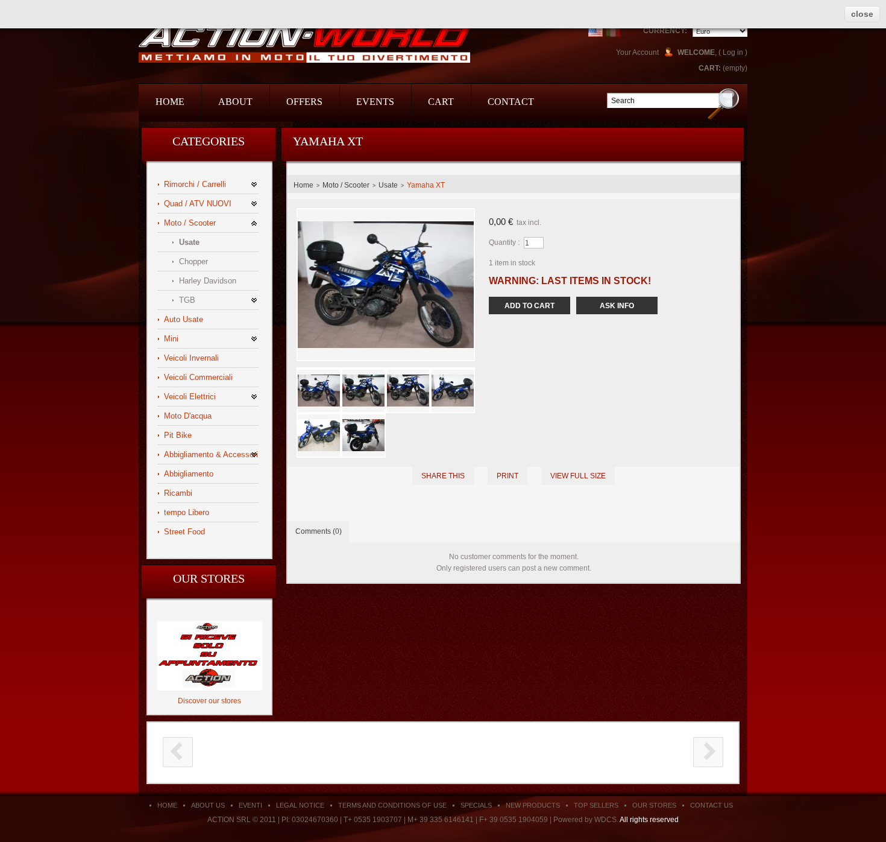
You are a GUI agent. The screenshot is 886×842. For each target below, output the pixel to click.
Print (507, 476)
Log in (733, 52)
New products (533, 805)
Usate (189, 242)
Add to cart (529, 306)
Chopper (193, 261)
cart (441, 102)
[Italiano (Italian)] (613, 29)
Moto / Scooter (190, 222)
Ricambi (178, 493)
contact (511, 102)
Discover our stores (209, 701)
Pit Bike (178, 435)
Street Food (184, 531)
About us (208, 805)
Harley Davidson (207, 280)
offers (304, 102)
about (235, 102)
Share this (443, 476)
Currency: (665, 31)
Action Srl (304, 43)
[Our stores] (209, 625)
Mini (171, 338)
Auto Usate (183, 319)
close (862, 14)
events (375, 102)
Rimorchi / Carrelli (195, 184)
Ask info (617, 306)
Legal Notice (300, 805)
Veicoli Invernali (191, 357)
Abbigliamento (188, 473)
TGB (187, 300)
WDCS (605, 819)
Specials (476, 805)
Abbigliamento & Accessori (211, 454)
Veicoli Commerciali (198, 377)
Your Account (637, 52)
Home (303, 185)
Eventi (250, 805)
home (170, 102)
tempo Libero (186, 512)
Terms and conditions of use (392, 805)
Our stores (209, 578)
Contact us (711, 805)
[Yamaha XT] (319, 374)
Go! (724, 103)
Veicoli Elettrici (190, 396)
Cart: (710, 68)
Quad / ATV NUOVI (197, 203)
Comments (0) (318, 531)
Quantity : (504, 242)
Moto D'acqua (188, 415)
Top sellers (596, 805)
